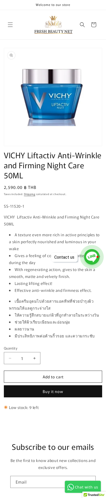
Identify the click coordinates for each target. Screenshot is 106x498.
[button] (10, 24)
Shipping (29, 194)
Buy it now (53, 391)
